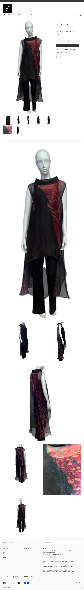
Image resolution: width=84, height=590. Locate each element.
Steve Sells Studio (12, 585)
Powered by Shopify (6, 587)
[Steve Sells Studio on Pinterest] (77, 583)
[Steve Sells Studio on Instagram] (79, 583)
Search (24, 550)
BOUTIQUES (17, 14)
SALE (12, 14)
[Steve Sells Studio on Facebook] (76, 583)
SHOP (8, 14)
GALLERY (30, 14)
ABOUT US (24, 14)
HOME (4, 14)
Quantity (58, 34)
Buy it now (67, 45)
